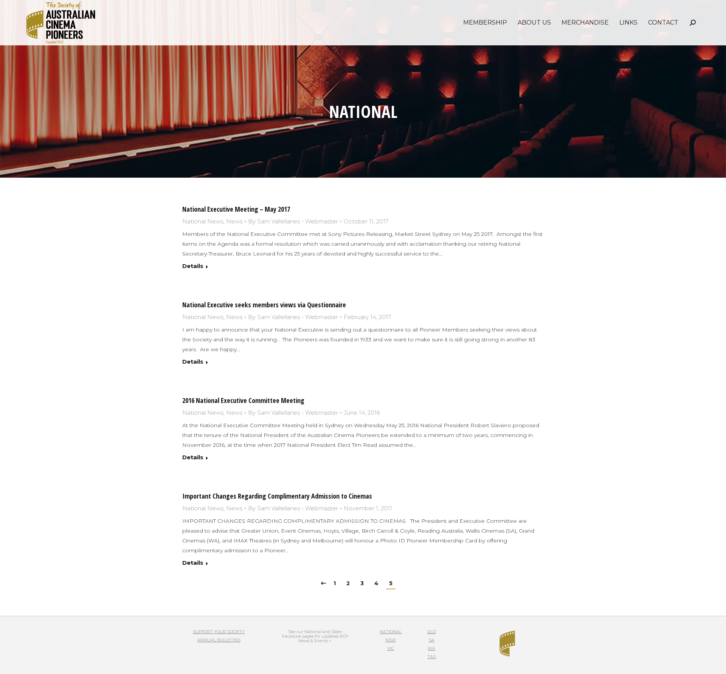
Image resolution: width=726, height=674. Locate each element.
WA (431, 648)
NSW (390, 640)
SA (431, 640)
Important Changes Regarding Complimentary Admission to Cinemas (277, 495)
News (234, 221)
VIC (390, 648)
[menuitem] (485, 22)
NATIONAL (391, 631)
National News (202, 221)
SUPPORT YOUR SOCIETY (219, 631)
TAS (431, 656)
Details (192, 266)
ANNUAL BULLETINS (218, 640)
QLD (431, 631)
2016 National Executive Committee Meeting (243, 400)
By (293, 221)
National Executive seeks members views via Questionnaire (264, 304)
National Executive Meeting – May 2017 (236, 209)
